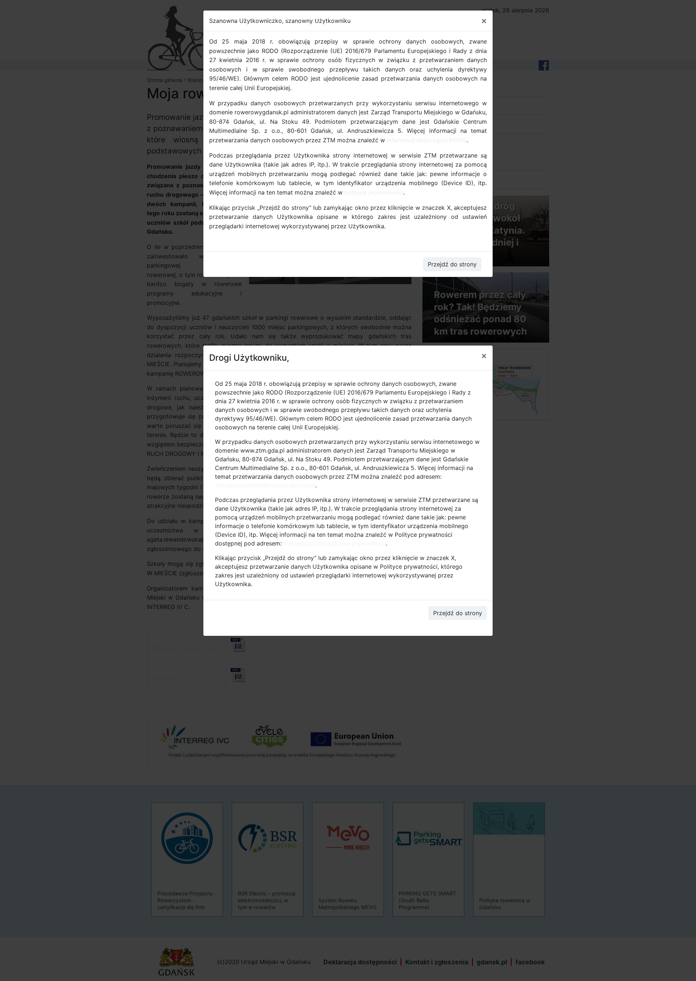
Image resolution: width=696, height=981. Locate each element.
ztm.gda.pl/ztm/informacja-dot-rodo (265, 485)
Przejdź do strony (457, 613)
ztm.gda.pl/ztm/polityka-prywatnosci (334, 543)
